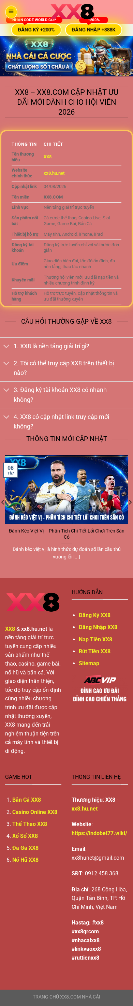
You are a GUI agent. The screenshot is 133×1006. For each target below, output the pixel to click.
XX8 (47, 156)
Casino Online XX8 (34, 812)
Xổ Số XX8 (25, 836)
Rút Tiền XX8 (94, 651)
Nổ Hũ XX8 (25, 860)
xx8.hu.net (85, 808)
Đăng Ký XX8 (94, 615)
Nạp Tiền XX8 (95, 639)
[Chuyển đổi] (6, 346)
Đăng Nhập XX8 (98, 627)
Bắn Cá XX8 (26, 800)
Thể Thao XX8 (29, 824)
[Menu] (11, 12)
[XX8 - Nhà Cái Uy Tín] (72, 12)
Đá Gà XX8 (25, 848)
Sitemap (89, 663)
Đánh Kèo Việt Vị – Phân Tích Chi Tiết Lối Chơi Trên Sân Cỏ (66, 534)
